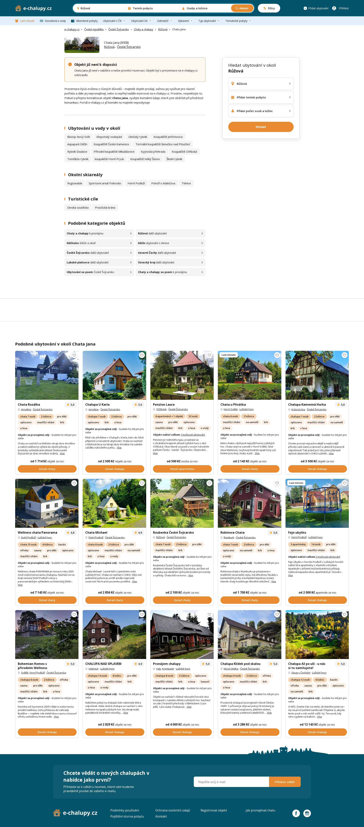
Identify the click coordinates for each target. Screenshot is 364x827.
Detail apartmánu (182, 469)
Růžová (162, 29)
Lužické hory (246, 409)
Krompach (168, 668)
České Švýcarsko (118, 29)
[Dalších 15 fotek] (249, 375)
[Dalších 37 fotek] (182, 375)
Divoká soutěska (78, 207)
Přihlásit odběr (285, 782)
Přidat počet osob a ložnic (255, 111)
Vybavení (183, 21)
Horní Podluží (136, 183)
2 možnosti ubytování (328, 556)
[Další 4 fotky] (182, 634)
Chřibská (161, 409)
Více (62, 453)
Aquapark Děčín (77, 144)
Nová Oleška (231, 668)
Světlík (24, 672)
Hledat (244, 8)
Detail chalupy (114, 469)
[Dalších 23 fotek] (317, 375)
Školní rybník (174, 159)
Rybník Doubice (77, 151)
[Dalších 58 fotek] (317, 634)
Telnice (186, 183)
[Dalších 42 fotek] (114, 503)
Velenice (93, 668)
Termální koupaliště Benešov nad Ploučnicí (163, 144)
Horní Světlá (231, 409)
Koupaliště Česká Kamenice (111, 144)
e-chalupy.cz (71, 29)
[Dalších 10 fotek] (114, 634)
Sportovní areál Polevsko (105, 183)
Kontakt (161, 816)
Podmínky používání (124, 810)
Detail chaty (47, 469)
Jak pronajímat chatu (260, 810)
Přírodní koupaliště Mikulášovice (114, 151)
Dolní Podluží (28, 537)
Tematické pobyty (236, 21)
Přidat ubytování (318, 8)
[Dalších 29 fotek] (46, 375)
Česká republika (94, 29)
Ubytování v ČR (112, 21)
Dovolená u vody (55, 21)
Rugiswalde (74, 183)
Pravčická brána (105, 207)
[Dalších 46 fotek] (317, 503)
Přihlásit (344, 8)
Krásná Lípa (298, 409)
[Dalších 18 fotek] (182, 503)
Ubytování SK (139, 21)
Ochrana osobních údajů (172, 810)
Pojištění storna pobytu (127, 816)
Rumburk (229, 537)
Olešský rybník (137, 137)
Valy (158, 668)
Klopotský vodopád (109, 137)
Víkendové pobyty (87, 21)
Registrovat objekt (214, 810)
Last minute (27, 21)
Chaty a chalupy (143, 29)
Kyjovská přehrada (153, 151)
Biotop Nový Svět (78, 137)
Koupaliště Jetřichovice (168, 137)
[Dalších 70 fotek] (46, 503)
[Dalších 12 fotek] (114, 375)
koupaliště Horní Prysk (109, 159)
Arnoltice (26, 409)
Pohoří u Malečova (163, 183)
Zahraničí (162, 21)
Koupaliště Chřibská (184, 151)
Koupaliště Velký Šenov (145, 159)
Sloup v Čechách (300, 672)
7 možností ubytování (192, 434)
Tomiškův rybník (77, 159)
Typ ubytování (207, 21)
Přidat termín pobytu (251, 97)
